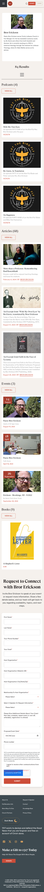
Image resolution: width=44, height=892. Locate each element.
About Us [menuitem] (5, 800)
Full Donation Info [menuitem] (7, 804)
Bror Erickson (27, 279)
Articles (10, 231)
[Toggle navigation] (3, 3)
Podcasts (10, 84)
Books (8, 509)
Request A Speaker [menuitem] (28, 800)
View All (8, 91)
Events (8, 383)
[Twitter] (10, 842)
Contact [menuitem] (25, 804)
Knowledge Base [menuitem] (28, 808)
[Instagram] (16, 842)
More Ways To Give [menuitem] (8, 808)
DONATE (31, 3)
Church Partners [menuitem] (7, 813)
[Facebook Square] (4, 842)
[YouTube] (22, 842)
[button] (26, 3)
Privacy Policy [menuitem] (27, 813)
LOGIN (39, 3)
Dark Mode (9, 821)
